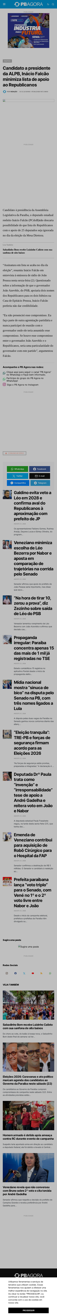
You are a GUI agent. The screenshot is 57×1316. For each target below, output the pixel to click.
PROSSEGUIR (28, 1310)
